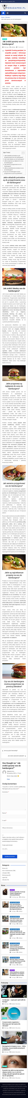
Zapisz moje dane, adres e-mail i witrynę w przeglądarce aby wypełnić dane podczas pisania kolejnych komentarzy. (13, 839)
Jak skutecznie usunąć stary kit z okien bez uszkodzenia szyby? (17, 920)
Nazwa (4, 813)
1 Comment (20, 47)
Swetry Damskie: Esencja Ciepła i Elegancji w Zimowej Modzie (17, 893)
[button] (22, 153)
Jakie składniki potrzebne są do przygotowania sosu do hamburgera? (13, 156)
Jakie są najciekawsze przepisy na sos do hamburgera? (14, 168)
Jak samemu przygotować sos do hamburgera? (12, 165)
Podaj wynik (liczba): (7, 845)
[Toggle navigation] (7, 13)
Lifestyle (4, 873)
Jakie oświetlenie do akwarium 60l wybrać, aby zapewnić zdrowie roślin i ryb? (17, 933)
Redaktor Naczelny (15, 1004)
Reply (8, 779)
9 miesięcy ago (14, 897)
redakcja (13, 47)
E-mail (4, 820)
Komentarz (5, 792)
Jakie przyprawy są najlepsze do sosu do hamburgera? (13, 161)
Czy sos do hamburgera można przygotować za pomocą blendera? (13, 172)
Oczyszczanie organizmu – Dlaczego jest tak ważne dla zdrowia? (11, 1024)
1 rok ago (13, 911)
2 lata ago (6, 1004)
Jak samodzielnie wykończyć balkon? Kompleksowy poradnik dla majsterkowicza (17, 907)
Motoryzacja (5, 875)
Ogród (3, 877)
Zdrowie (5, 39)
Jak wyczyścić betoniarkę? (11, 750)
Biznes (4, 868)
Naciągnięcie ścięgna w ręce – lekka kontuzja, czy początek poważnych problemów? (14, 1048)
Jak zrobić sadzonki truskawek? (16, 756)
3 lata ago (6, 47)
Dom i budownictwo (7, 870)
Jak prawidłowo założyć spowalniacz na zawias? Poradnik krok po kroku (17, 973)
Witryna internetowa (7, 828)
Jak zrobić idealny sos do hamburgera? (14, 159)
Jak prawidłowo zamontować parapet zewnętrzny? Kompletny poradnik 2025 (17, 948)
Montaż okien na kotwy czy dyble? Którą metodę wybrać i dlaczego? (17, 961)
